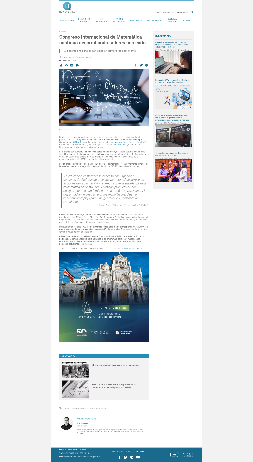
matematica (95, 408)
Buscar (193, 20)
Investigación (67, 20)
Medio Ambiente (137, 20)
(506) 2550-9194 (86, 453)
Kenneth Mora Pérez (85, 57)
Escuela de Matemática (79, 408)
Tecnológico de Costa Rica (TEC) (123, 142)
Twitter (125, 457)
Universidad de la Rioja (116, 144)
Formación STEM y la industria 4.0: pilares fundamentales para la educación (172, 81)
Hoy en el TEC (67, 7)
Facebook (119, 457)
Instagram (131, 457)
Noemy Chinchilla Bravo (181, 50)
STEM (103, 408)
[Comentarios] (78, 65)
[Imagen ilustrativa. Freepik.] (104, 97)
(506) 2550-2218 (72, 453)
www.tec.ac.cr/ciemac (134, 248)
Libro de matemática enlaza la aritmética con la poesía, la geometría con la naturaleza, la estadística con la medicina (172, 117)
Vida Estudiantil (101, 20)
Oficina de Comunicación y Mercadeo (72, 450)
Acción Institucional (119, 20)
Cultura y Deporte (172, 20)
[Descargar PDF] (67, 65)
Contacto (130, 452)
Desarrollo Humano (84, 20)
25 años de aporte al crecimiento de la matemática (115, 365)
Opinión (186, 20)
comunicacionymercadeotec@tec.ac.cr (86, 457)
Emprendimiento (155, 20)
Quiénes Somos (182, 12)
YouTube (137, 457)
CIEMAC (77, 142)
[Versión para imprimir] (62, 65)
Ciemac (67, 408)
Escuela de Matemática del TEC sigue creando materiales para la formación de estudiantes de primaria (171, 44)
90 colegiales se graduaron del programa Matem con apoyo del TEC (172, 154)
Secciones (140, 452)
